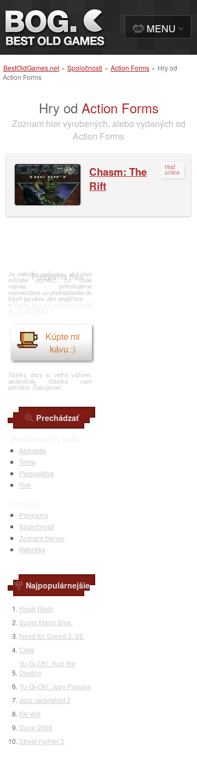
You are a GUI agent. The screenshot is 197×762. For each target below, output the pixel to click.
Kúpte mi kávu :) (62, 342)
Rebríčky (32, 549)
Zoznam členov (42, 537)
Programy (33, 514)
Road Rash (36, 608)
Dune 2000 (36, 727)
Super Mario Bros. (46, 622)
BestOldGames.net (31, 67)
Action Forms (130, 67)
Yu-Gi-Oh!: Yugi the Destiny (47, 668)
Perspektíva (36, 473)
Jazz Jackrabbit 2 (45, 700)
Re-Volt (29, 713)
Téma (27, 461)
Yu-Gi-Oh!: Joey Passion (55, 686)
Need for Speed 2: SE (51, 635)
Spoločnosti (84, 67)
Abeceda (32, 450)
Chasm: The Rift (118, 178)
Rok (25, 484)
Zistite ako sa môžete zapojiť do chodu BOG (50, 307)
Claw (26, 649)
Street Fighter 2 (42, 741)
